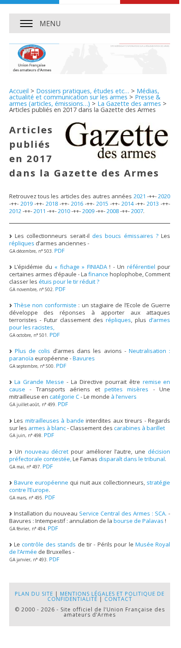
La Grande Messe (39, 382)
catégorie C (64, 396)
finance (98, 274)
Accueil (19, 91)
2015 (102, 203)
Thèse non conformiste (45, 305)
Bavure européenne (41, 482)
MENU (50, 23)
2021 (140, 196)
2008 (113, 211)
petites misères (126, 389)
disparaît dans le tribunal (132, 459)
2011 (40, 211)
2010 (64, 211)
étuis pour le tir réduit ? (69, 281)
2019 (26, 203)
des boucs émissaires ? (125, 236)
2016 (77, 203)
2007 (137, 211)
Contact (118, 599)
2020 (164, 196)
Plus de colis (32, 351)
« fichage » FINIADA (80, 267)
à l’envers (124, 396)
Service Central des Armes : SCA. (123, 513)
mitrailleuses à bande (54, 420)
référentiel (141, 267)
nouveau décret (46, 451)
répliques (21, 243)
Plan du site (34, 593)
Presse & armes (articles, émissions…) (85, 100)
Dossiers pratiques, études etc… (82, 91)
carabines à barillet (139, 428)
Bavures (84, 358)
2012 (15, 211)
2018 (52, 203)
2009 (88, 211)
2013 (153, 203)
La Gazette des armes (129, 103)
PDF (59, 250)
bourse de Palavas (139, 521)
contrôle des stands (49, 544)
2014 (127, 203)
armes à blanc (47, 428)
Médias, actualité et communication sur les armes (84, 94)
